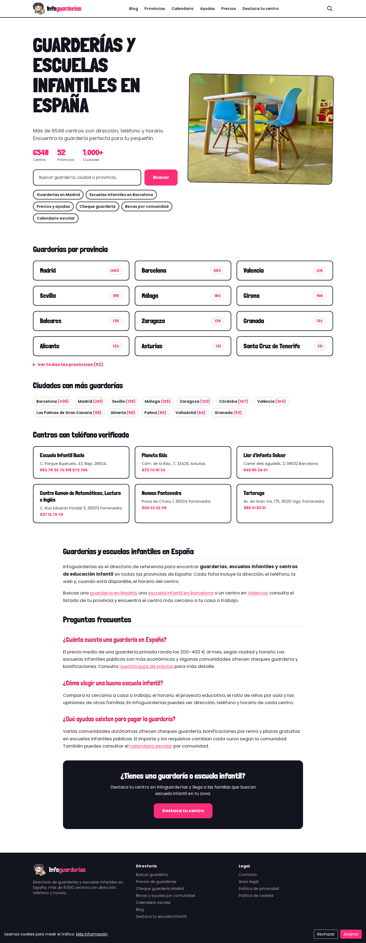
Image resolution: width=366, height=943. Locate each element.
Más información (92, 934)
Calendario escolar (56, 218)
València (271, 401)
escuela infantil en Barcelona (181, 593)
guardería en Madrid (113, 593)
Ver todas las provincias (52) (70, 364)
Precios (228, 8)
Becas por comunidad (147, 206)
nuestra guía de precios (146, 666)
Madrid (90, 401)
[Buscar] (330, 8)
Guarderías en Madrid (58, 194)
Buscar (161, 177)
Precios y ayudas (53, 206)
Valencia (257, 593)
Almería (123, 412)
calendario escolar (151, 746)
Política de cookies (256, 895)
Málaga (158, 401)
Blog (133, 8)
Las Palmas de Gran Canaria (69, 412)
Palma (155, 412)
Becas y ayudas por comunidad (165, 895)
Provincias (154, 8)
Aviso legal (248, 881)
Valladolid (190, 412)
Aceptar (350, 934)
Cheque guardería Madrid (160, 888)
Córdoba (233, 401)
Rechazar (326, 934)
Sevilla (124, 401)
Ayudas (207, 8)
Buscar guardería (152, 874)
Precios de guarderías (156, 881)
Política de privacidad (259, 888)
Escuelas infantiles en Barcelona (121, 194)
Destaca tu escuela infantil (161, 916)
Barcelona (52, 401)
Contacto (248, 874)
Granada (228, 412)
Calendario (182, 8)
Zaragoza (195, 401)
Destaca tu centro (260, 8)
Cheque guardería (97, 206)
